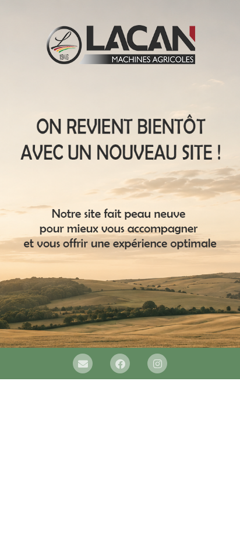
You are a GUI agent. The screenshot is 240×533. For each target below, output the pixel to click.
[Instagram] (157, 363)
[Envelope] (83, 363)
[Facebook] (120, 363)
